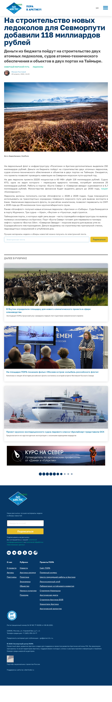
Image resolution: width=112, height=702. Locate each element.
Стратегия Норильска (50, 590)
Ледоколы (38, 67)
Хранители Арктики (49, 604)
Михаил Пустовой (18, 72)
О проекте (11, 568)
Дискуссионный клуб (50, 581)
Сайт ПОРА (45, 568)
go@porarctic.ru (46, 638)
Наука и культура (28, 590)
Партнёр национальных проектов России (23, 664)
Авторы (10, 572)
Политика (24, 577)
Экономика (25, 581)
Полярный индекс (48, 572)
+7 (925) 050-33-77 (30, 633)
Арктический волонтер (51, 608)
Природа (24, 595)
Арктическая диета (49, 595)
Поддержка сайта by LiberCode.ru (20, 670)
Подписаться (99, 239)
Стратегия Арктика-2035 (51, 599)
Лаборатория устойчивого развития (57, 586)
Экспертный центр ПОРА (23, 644)
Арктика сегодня (28, 572)
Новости (24, 568)
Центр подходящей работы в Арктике (57, 577)
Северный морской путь (16, 67)
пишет (104, 188)
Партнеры (12, 577)
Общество (24, 586)
